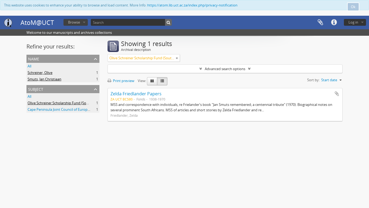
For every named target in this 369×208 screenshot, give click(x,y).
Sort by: (313, 79)
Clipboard (320, 22)
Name (33, 58)
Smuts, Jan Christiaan (44, 79)
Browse (74, 22)
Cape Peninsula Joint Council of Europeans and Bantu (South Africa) (81, 109)
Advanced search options (225, 68)
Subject (35, 88)
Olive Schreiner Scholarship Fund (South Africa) (65, 102)
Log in (353, 22)
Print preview (123, 80)
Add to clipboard (337, 93)
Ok (353, 6)
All (29, 66)
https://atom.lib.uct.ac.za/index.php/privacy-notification (192, 5)
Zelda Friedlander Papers (136, 94)
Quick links (334, 22)
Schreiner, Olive (40, 72)
